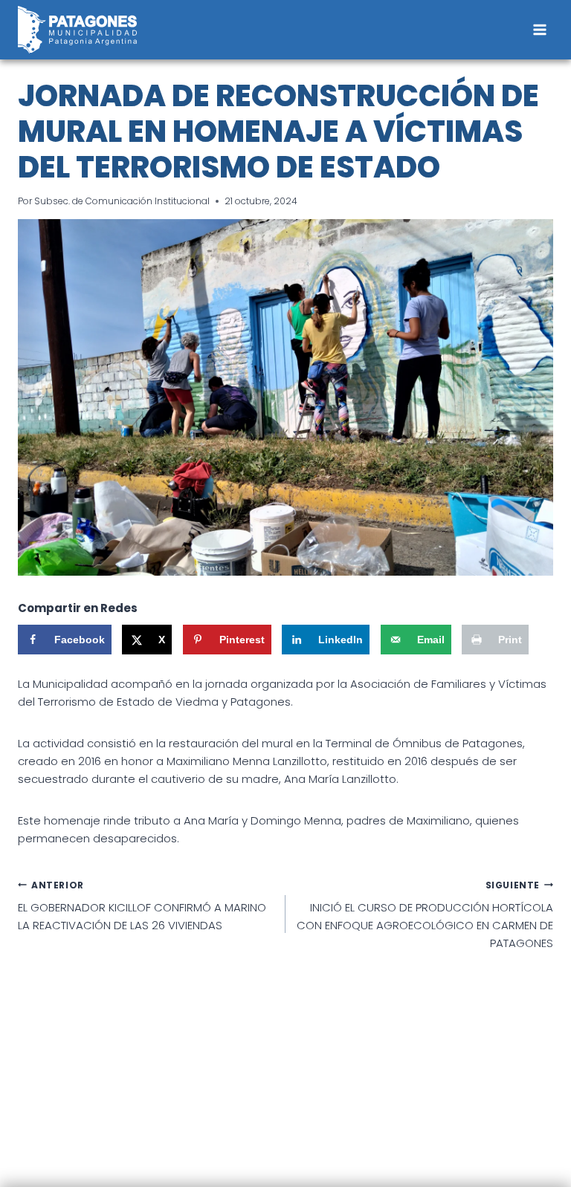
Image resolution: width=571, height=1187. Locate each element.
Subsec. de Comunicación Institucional (122, 201)
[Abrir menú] (539, 29)
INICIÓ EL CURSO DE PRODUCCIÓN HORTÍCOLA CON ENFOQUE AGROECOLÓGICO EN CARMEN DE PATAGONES (425, 915)
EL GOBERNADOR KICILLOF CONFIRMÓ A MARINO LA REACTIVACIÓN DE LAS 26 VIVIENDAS (142, 906)
